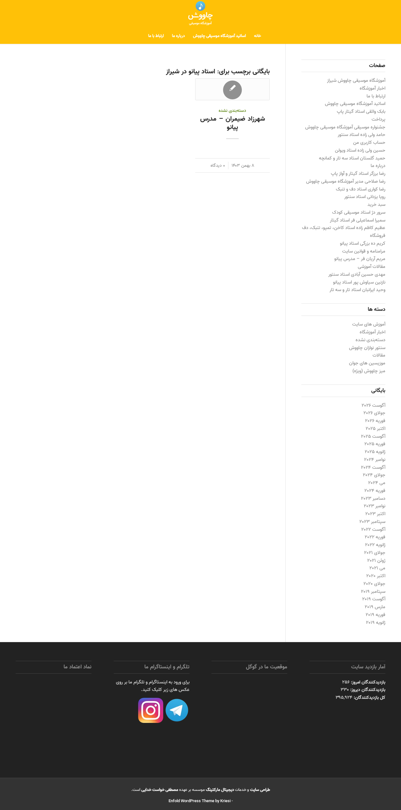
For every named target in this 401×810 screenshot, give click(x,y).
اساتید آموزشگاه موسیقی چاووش (355, 103)
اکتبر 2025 (375, 428)
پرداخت (378, 119)
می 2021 (377, 568)
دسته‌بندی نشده (232, 110)
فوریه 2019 (375, 615)
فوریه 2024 (374, 490)
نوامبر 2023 (374, 506)
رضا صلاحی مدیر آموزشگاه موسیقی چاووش (345, 181)
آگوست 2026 (373, 405)
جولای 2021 (374, 553)
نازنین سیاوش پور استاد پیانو (359, 282)
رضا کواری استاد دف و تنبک (360, 189)
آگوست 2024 (373, 467)
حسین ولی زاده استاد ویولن (360, 150)
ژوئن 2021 (376, 560)
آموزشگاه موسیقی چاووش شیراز (356, 80)
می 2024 (376, 483)
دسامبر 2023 (373, 498)
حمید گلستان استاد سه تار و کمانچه (352, 158)
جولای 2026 (374, 413)
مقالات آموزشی (371, 266)
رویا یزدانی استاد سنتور (364, 197)
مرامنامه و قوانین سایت (363, 251)
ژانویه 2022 (375, 545)
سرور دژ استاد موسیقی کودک (358, 212)
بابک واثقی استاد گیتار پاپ (361, 111)
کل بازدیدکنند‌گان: (368, 697)
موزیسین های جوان (367, 363)
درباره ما (378, 166)
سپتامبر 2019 (373, 591)
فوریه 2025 (374, 444)
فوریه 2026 (375, 421)
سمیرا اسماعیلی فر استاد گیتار (357, 220)
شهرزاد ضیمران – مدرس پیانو (232, 123)
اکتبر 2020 (375, 576)
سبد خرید (376, 204)
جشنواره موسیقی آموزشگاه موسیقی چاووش (345, 127)
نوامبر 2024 (374, 459)
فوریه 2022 (375, 537)
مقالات (378, 355)
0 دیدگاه (218, 165)
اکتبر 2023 (375, 514)
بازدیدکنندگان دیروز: (367, 689)
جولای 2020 (374, 584)
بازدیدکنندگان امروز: (367, 682)
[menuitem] (257, 36)
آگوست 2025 (373, 436)
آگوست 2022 (373, 529)
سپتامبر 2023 (372, 521)
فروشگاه (377, 235)
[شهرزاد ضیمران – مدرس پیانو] (232, 89)
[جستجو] (140, 36)
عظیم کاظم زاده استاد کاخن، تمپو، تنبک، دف (343, 228)
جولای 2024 (374, 475)
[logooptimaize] (200, 14)
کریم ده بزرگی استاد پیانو (362, 243)
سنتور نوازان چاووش (367, 348)
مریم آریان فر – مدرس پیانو (359, 259)
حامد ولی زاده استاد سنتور (361, 134)
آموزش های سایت (368, 324)
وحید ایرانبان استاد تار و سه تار (357, 290)
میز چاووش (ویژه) (368, 371)
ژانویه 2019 (375, 622)
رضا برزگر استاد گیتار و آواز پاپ (358, 173)
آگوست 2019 (373, 599)
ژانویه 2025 (375, 452)
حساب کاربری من (369, 142)
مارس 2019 (375, 607)
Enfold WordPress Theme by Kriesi (200, 801)
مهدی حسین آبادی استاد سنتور (356, 274)
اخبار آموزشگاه (372, 88)
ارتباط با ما (376, 96)
